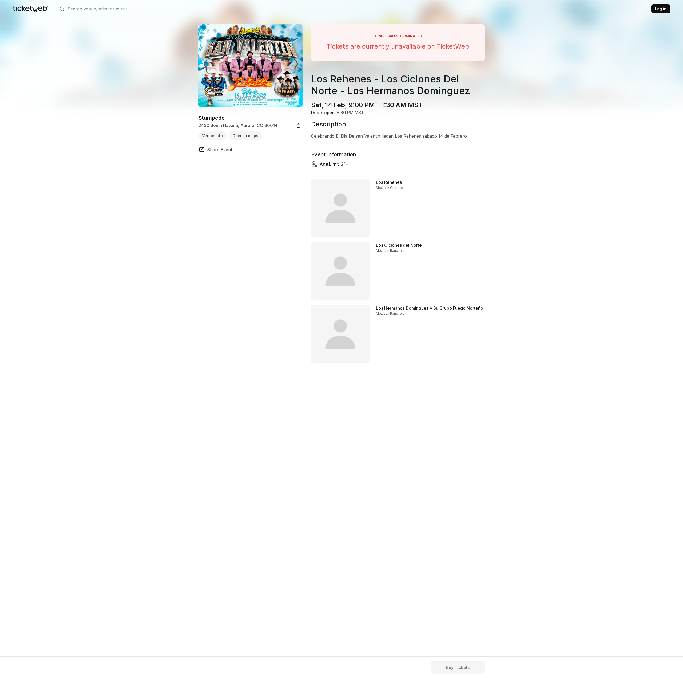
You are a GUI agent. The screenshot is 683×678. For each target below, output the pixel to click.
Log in (660, 8)
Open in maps (245, 135)
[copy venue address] (299, 125)
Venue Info (212, 135)
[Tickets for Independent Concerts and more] (31, 9)
